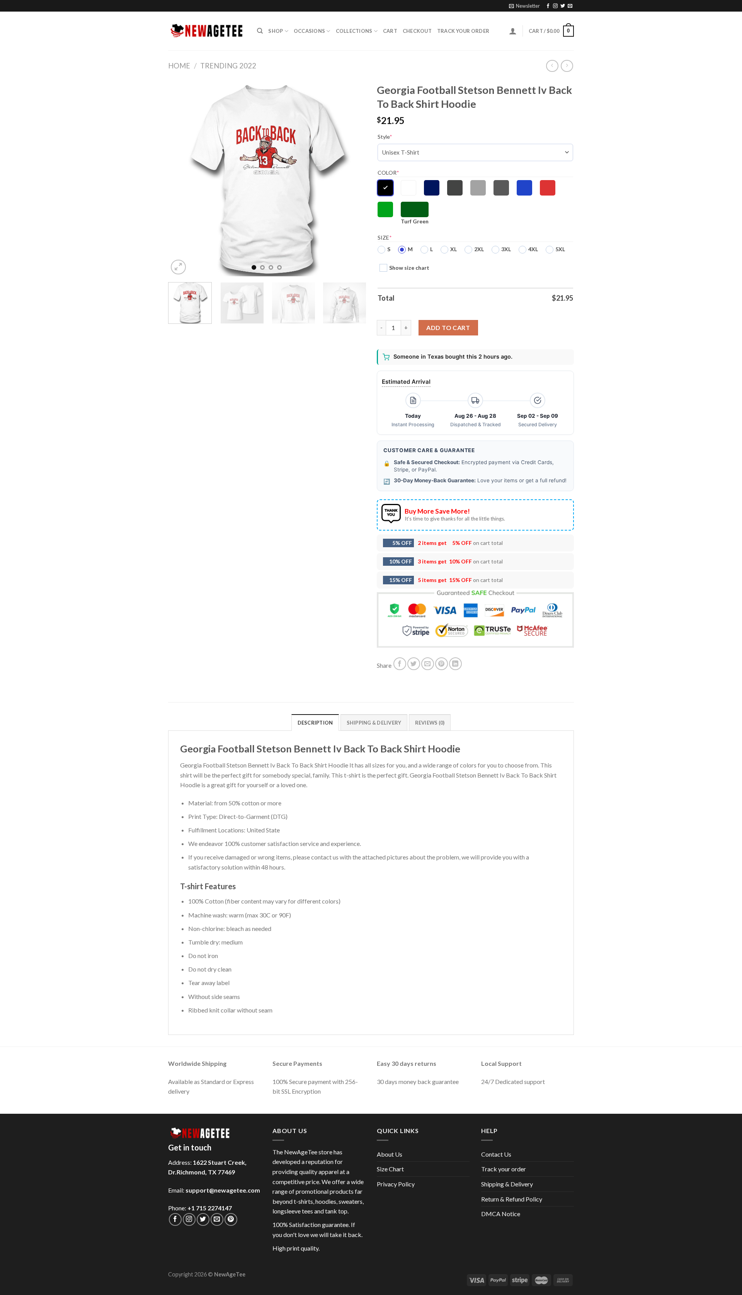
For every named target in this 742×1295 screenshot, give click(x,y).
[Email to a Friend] (427, 663)
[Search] (260, 31)
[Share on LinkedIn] (455, 663)
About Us (389, 1154)
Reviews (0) (430, 723)
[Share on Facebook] (399, 663)
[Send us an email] (570, 6)
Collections (354, 31)
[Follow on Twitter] (562, 6)
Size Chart (390, 1168)
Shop (275, 31)
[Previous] (182, 177)
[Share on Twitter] (413, 663)
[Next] (352, 177)
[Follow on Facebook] (548, 6)
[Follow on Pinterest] (231, 1219)
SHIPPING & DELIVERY (374, 723)
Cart (390, 31)
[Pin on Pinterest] (441, 663)
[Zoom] (178, 267)
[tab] (315, 722)
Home (179, 65)
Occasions (309, 31)
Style (385, 136)
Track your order (463, 31)
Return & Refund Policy (511, 1199)
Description (315, 723)
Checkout (417, 31)
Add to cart (448, 327)
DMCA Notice (500, 1213)
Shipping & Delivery (507, 1184)
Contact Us (496, 1154)
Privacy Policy (396, 1184)
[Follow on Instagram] (555, 6)
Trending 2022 (228, 65)
